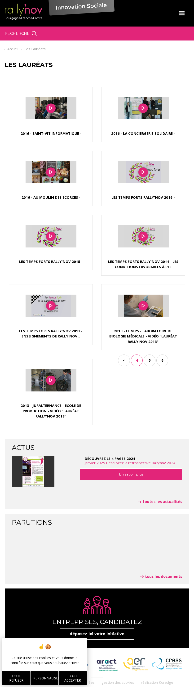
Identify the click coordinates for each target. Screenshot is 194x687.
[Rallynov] (24, 12)
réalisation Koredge (157, 682)
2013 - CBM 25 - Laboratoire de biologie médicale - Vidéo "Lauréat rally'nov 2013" (143, 336)
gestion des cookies (117, 682)
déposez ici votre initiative (97, 634)
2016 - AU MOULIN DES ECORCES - (51, 197)
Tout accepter (72, 678)
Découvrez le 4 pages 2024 (130, 460)
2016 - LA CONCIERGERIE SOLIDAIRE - (143, 133)
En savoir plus (131, 474)
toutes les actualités (162, 501)
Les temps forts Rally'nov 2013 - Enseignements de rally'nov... (51, 333)
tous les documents (163, 576)
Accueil (12, 48)
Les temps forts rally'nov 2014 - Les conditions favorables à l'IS (143, 264)
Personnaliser (45, 678)
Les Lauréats (35, 48)
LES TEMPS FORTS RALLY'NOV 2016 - (143, 197)
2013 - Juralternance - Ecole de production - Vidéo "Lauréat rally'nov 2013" (51, 410)
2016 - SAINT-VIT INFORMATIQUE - (51, 133)
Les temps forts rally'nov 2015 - (51, 261)
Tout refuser (16, 678)
